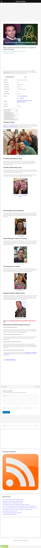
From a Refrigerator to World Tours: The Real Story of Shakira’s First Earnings (16, 504)
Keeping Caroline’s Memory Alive (9, 118)
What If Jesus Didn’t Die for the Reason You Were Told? (12, 512)
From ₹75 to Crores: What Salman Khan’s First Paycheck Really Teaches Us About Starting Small (19, 506)
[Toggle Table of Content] (16, 110)
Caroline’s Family (7, 111)
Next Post (38, 386)
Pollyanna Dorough (26, 100)
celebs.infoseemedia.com (10, 359)
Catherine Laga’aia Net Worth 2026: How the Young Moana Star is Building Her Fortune (17, 509)
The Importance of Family (8, 117)
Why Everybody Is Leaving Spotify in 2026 (10, 511)
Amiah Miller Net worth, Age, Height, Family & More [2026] (13, 501)
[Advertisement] (20, 13)
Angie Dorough (21, 235)
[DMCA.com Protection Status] (4, 546)
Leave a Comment (6, 51)
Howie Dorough (19, 100)
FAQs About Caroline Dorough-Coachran (11, 119)
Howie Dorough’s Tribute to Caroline (10, 116)
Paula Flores (22, 98)
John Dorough (22, 101)
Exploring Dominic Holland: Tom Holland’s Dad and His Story (13, 502)
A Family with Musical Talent (9, 112)
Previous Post (4, 386)
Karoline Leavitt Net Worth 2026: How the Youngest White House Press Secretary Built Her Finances (20, 507)
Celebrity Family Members (14, 51)
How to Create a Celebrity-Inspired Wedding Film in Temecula (13, 499)
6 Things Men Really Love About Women (9, 514)
